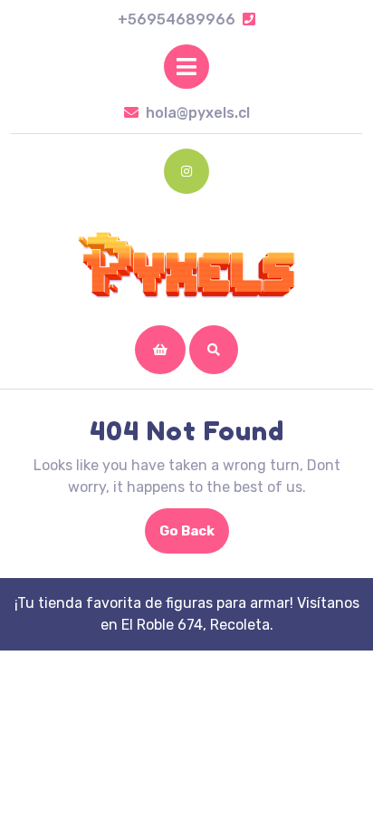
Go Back (194, 537)
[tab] (186, 66)
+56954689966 (186, 19)
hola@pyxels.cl (198, 112)
